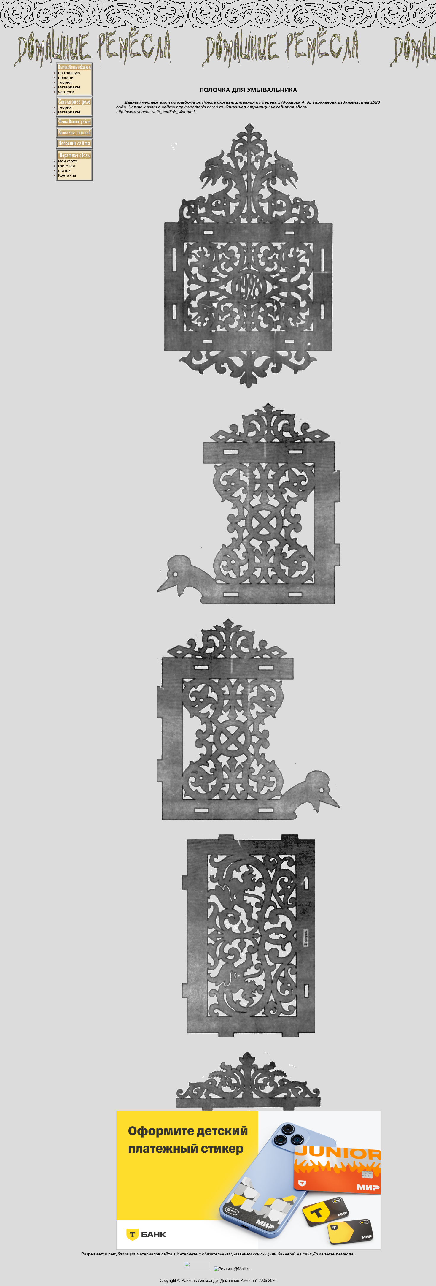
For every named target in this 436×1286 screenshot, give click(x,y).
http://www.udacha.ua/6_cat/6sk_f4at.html (155, 111)
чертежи (66, 91)
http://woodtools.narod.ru (199, 106)
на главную (69, 72)
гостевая (66, 165)
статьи (64, 170)
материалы (69, 87)
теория (65, 82)
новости (66, 77)
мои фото (67, 161)
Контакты (67, 175)
